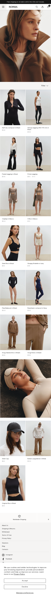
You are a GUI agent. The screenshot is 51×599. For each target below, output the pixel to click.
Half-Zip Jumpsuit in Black (11, 128)
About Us (5, 525)
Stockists (5, 543)
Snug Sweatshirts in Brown (11, 353)
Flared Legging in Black (10, 174)
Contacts (5, 549)
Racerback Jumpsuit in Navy (37, 308)
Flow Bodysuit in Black (9, 308)
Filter (43, 86)
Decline (25, 587)
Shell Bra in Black (8, 263)
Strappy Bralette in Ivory (35, 263)
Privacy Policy (6, 538)
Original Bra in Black (9, 503)
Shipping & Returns (8, 529)
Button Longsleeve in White (36, 459)
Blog (3, 546)
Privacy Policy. (19, 574)
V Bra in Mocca (32, 219)
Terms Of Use (7, 535)
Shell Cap (5, 459)
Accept (25, 581)
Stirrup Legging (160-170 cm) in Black (38, 129)
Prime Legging (32, 174)
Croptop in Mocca (8, 219)
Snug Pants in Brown (34, 353)
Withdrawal (6, 532)
